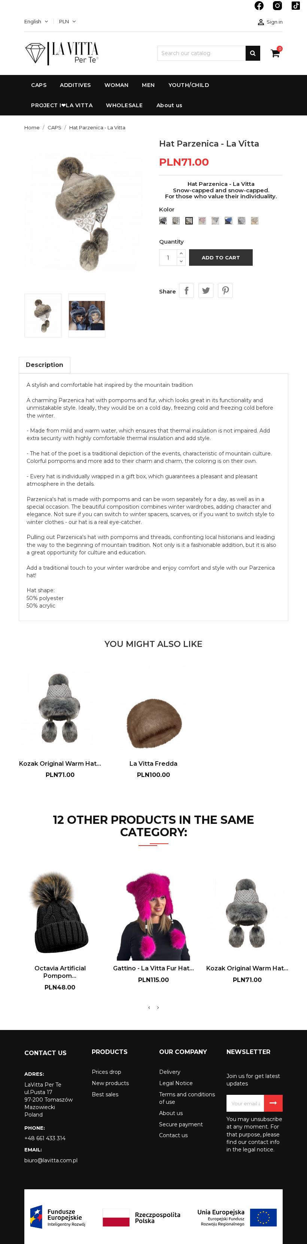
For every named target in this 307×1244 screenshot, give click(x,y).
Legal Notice (176, 1083)
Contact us (173, 1135)
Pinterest (225, 290)
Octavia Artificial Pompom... (60, 972)
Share (186, 290)
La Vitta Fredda (153, 763)
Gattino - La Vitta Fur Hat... (153, 968)
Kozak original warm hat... (60, 763)
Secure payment (181, 1124)
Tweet (205, 290)
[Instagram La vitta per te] (278, 9)
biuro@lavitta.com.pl (50, 1160)
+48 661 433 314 (45, 1138)
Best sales (105, 1094)
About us (171, 1113)
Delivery (169, 1072)
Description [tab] (44, 364)
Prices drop (106, 1072)
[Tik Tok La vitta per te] (295, 9)
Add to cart (221, 257)
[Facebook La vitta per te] (259, 9)
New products (110, 1083)
